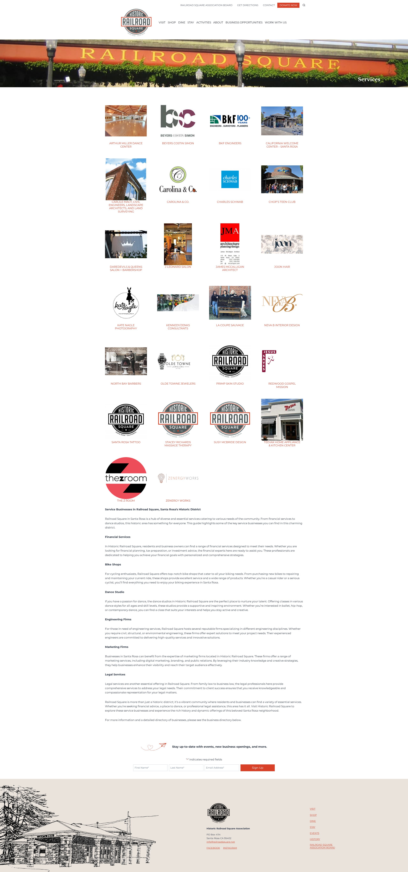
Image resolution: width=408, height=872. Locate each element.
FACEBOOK (213, 848)
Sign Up (257, 767)
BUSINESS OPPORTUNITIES (244, 22)
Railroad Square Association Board (206, 5)
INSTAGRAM (230, 848)
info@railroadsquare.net (221, 841)
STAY (190, 22)
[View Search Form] (304, 5)
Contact (269, 5)
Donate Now (288, 5)
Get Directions (247, 5)
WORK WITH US (276, 22)
